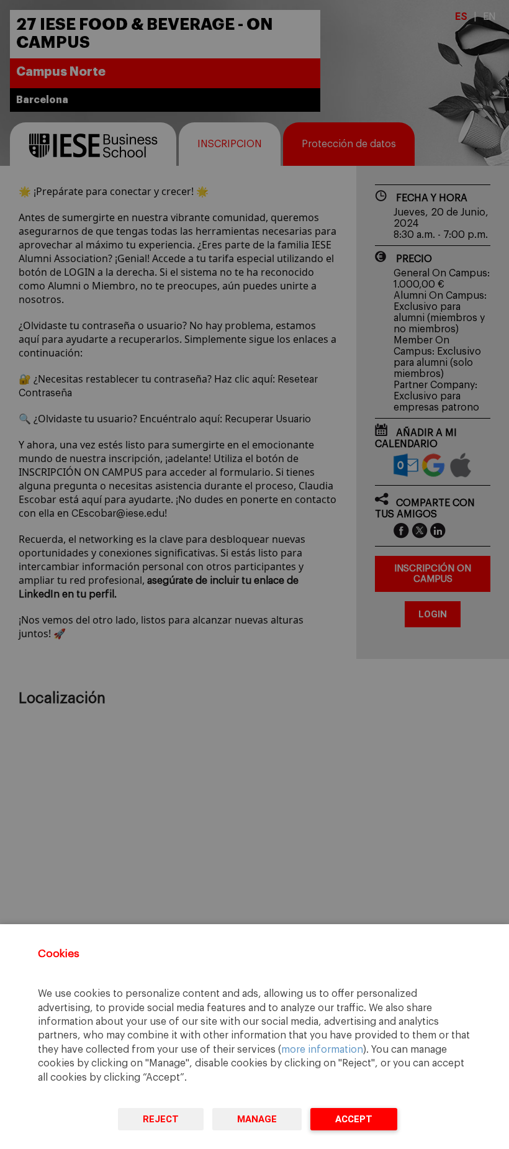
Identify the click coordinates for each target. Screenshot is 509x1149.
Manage (257, 1119)
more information (322, 1050)
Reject (161, 1119)
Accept (353, 1119)
